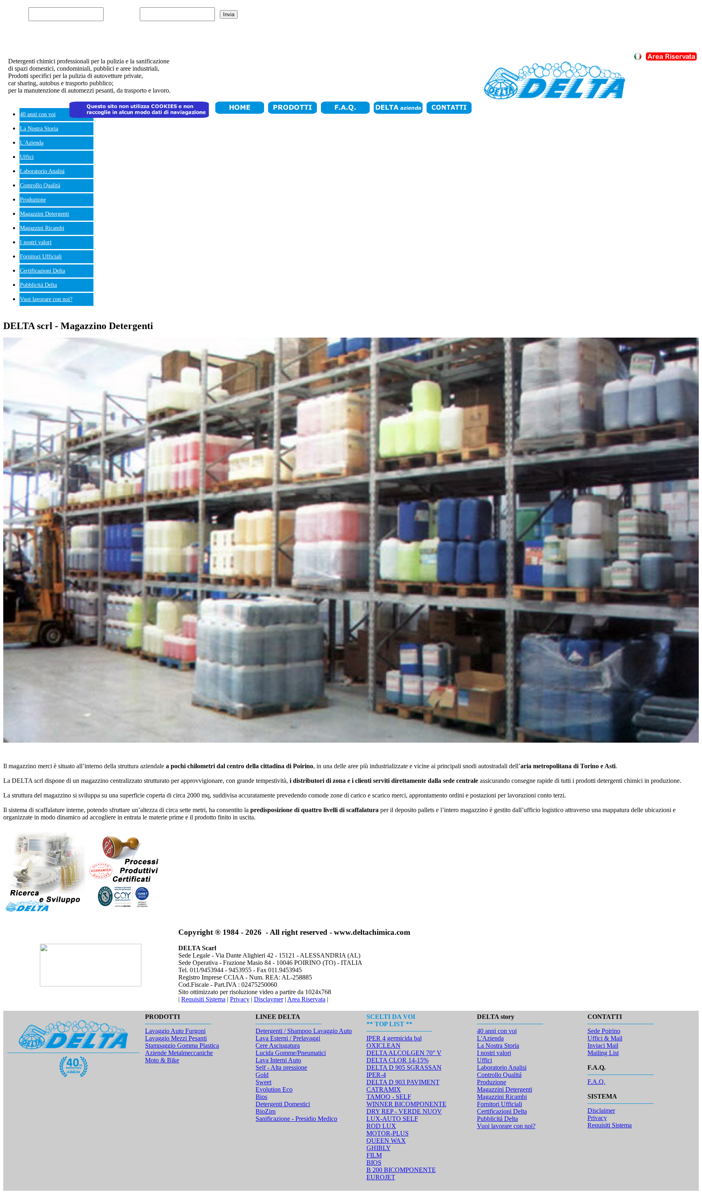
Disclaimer (601, 1110)
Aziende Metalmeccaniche (179, 1052)
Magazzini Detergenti (44, 214)
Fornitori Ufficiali (41, 257)
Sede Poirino (603, 1030)
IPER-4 (376, 1074)
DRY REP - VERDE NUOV (404, 1111)
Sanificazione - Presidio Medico (296, 1118)
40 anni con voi (38, 114)
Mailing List (603, 1052)
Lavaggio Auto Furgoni (175, 1030)
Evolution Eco (274, 1089)
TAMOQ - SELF (388, 1096)
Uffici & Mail (604, 1038)
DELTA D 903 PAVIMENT (403, 1082)
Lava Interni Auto (278, 1060)
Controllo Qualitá (40, 185)
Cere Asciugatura (278, 1045)
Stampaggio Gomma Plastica (182, 1045)
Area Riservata (306, 999)
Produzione (33, 200)
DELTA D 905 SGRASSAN (404, 1067)
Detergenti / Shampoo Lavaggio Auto (304, 1030)
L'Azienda (31, 143)
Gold (262, 1074)
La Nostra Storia (39, 129)
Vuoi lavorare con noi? (46, 299)
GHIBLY (378, 1147)
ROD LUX (381, 1125)
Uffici (27, 157)
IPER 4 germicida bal (394, 1038)
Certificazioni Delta (42, 271)
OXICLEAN (383, 1045)
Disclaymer (268, 999)
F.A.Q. (596, 1081)
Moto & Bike (162, 1060)
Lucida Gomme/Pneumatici (291, 1052)
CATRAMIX (383, 1089)
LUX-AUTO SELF (392, 1118)
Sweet (263, 1082)
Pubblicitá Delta (38, 285)
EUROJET (380, 1177)
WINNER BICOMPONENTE (406, 1104)
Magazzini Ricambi (42, 228)
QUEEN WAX (386, 1140)
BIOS (373, 1162)
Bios (261, 1096)
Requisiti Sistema (203, 999)
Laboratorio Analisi (42, 171)
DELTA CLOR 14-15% (397, 1060)
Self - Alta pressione (281, 1067)
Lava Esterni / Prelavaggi (288, 1038)
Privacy (239, 999)
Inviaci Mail (602, 1045)
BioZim (265, 1111)
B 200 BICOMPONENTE (401, 1169)
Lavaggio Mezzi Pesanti (176, 1038)
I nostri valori (36, 242)
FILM (374, 1155)
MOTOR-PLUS (387, 1133)
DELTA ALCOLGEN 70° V (404, 1052)
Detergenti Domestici (283, 1104)
